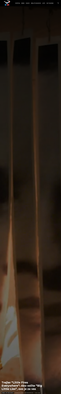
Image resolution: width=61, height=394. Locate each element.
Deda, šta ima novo (7, 392)
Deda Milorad (29, 392)
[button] (58, 3)
